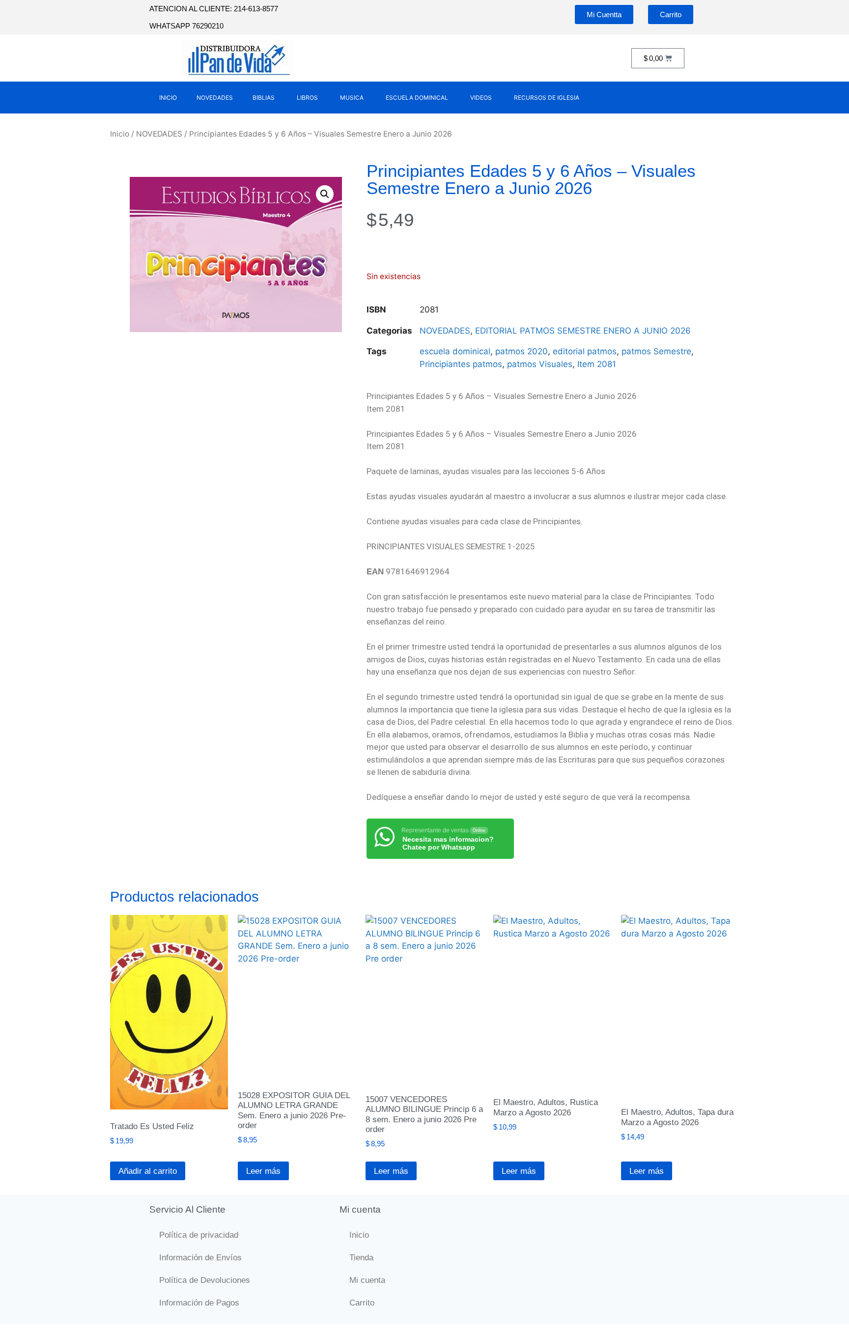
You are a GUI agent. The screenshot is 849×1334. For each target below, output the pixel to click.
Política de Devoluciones (204, 1280)
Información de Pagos (199, 1302)
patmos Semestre (656, 351)
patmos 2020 (521, 351)
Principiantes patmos (461, 364)
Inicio (119, 134)
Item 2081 (596, 364)
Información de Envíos (200, 1257)
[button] (325, 194)
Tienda (361, 1257)
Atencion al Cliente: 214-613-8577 (213, 8)
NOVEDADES (159, 134)
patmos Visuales (539, 364)
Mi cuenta (367, 1280)
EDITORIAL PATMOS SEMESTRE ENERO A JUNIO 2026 (583, 331)
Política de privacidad (198, 1235)
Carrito (361, 1302)
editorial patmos (585, 351)
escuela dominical (455, 351)
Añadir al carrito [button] (147, 1171)
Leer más (263, 1171)
